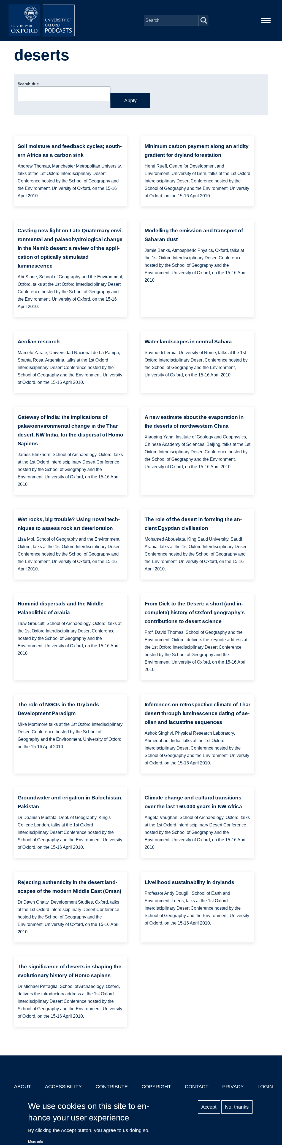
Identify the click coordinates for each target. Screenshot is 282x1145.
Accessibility (63, 1086)
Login (265, 1086)
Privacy (233, 1086)
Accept (208, 1107)
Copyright (156, 1086)
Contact (196, 1086)
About (22, 1086)
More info (35, 1141)
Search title (28, 84)
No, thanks (237, 1107)
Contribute (112, 1086)
